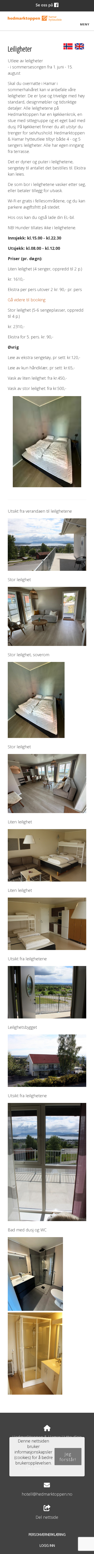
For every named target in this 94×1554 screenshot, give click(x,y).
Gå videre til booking (26, 299)
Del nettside (47, 1517)
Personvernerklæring (47, 1534)
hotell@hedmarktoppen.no (47, 1494)
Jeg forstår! (68, 1456)
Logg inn (47, 1545)
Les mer (33, 1468)
